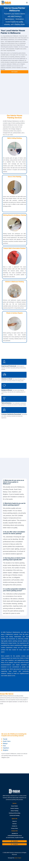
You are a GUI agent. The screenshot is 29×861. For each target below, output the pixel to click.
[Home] (6, 2)
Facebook (15, 841)
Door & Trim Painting (14, 176)
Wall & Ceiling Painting (14, 138)
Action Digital (17, 857)
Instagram (15, 844)
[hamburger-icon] (27, 2)
